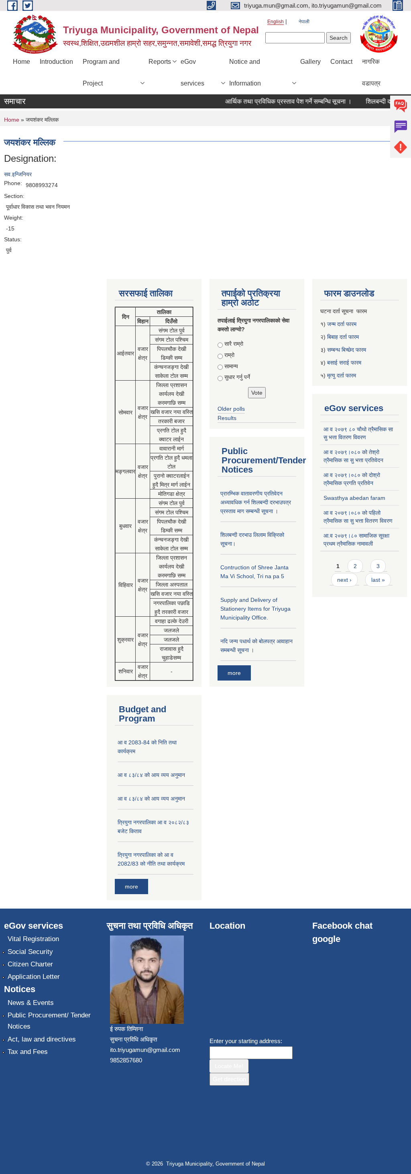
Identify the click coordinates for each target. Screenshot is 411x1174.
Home (21, 61)
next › (344, 580)
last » (378, 580)
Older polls (231, 409)
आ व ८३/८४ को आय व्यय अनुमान (151, 775)
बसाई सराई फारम (344, 362)
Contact (341, 61)
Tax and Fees (28, 1052)
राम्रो (229, 355)
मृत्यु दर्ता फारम (342, 375)
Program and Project (101, 72)
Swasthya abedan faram (354, 498)
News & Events (31, 1003)
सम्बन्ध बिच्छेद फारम (347, 349)
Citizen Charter (30, 964)
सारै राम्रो (233, 343)
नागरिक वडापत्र (371, 72)
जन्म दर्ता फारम (341, 324)
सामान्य (231, 366)
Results (227, 418)
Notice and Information (245, 72)
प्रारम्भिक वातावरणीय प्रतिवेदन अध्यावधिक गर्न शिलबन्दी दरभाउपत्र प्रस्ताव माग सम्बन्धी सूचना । (255, 502)
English (275, 21)
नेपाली (304, 21)
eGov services (192, 72)
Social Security (30, 952)
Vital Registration (33, 939)
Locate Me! (229, 1066)
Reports (160, 61)
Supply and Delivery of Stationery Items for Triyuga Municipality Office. (255, 609)
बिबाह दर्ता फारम (343, 337)
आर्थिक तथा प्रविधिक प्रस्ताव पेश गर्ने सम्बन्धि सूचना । (280, 101)
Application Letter (34, 976)
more (131, 886)
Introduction (56, 61)
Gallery (310, 61)
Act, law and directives (42, 1039)
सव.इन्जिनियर (18, 174)
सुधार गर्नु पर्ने (237, 377)
